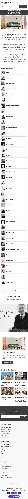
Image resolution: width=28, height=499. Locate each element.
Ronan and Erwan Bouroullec (12, 249)
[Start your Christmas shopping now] (7, 391)
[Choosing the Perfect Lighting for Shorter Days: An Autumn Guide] (21, 376)
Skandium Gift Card (5, 431)
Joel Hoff (8, 160)
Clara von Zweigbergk (11, 88)
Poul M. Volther (9, 243)
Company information (6, 466)
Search (24, 7)
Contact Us (3, 461)
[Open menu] (25, 2)
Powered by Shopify (18, 488)
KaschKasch (9, 188)
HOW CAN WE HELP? (6, 475)
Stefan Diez (9, 265)
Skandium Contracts (6, 429)
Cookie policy (4, 468)
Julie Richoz (9, 177)
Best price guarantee (6, 446)
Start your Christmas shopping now (6, 398)
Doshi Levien (9, 100)
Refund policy (4, 448)
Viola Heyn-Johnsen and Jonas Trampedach (13, 94)
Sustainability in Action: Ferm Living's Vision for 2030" (7, 384)
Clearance (3, 435)
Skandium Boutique (5, 433)
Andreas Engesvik (10, 83)
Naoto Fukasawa (10, 232)
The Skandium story (6, 464)
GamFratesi (9, 111)
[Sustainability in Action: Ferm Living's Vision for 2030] (7, 376)
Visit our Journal (8, 362)
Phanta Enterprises (10, 238)
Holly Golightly (9, 144)
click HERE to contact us (7, 477)
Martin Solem (9, 216)
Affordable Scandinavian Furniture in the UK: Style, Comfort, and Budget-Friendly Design (21, 399)
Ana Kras (8, 72)
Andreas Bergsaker (10, 77)
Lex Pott (8, 210)
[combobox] (14, 6)
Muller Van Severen (10, 227)
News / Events (4, 463)
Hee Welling (9, 138)
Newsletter (3, 437)
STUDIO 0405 (9, 271)
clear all (19, 299)
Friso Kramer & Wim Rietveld (12, 105)
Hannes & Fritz (9, 133)
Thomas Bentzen (10, 282)
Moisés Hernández (10, 221)
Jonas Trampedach (10, 171)
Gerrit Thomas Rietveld (11, 127)
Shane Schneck (9, 260)
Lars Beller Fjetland (10, 193)
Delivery (3, 450)
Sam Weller (8, 254)
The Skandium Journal (6, 427)
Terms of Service (5, 444)
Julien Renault (9, 182)
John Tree (8, 166)
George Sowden (10, 122)
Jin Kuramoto (9, 155)
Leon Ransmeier (10, 205)
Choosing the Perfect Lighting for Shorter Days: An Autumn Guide (20, 384)
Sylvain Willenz (9, 276)
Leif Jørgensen (9, 199)
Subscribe (23, 417)
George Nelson (9, 116)
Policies (3, 453)
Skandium (11, 488)
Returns (3, 452)
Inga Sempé (9, 149)
